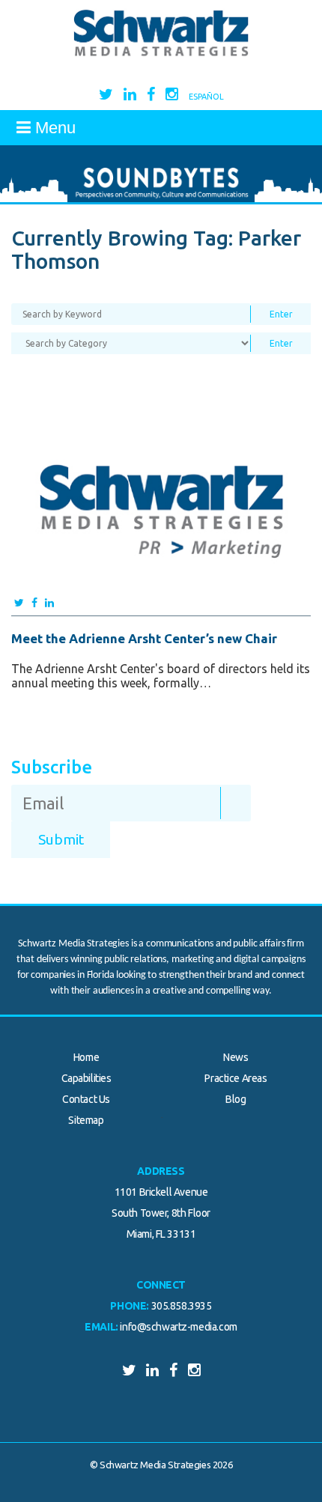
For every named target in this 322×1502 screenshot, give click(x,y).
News (235, 1057)
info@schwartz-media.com (178, 1327)
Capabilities (86, 1078)
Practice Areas (235, 1078)
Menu (53, 127)
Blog (235, 1099)
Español (206, 96)
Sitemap (85, 1120)
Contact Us (86, 1099)
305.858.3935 (181, 1306)
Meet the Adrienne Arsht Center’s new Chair (144, 638)
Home (86, 1057)
